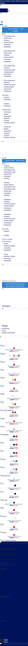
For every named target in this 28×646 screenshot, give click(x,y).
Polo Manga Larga (9, 172)
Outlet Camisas (9, 42)
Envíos (4, 573)
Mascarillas (7, 116)
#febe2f (13, 380)
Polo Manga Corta (9, 170)
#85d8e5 (14, 461)
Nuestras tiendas (7, 599)
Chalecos (7, 68)
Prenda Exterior (9, 72)
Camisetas (7, 44)
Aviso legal (5, 627)
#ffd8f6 (16, 355)
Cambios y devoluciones (9, 575)
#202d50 (14, 436)
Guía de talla (6, 571)
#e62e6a (15, 404)
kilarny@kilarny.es (8, 554)
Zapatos (6, 97)
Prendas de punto (9, 70)
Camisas (6, 40)
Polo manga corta (9, 36)
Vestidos (6, 178)
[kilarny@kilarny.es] (0, 551)
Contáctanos (6, 579)
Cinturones (7, 112)
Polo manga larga (9, 65)
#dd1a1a (16, 436)
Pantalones (7, 76)
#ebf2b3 (9, 355)
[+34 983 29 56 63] (0, 546)
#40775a (19, 355)
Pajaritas (6, 118)
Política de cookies (8, 625)
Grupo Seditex (6, 605)
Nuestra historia (7, 601)
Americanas (7, 74)
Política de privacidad (8, 623)
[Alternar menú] (1, 24)
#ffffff (12, 355)
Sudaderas (7, 46)
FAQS (3, 577)
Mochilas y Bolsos (9, 122)
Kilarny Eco (5, 603)
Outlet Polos (8, 38)
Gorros (6, 243)
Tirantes (6, 120)
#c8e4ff (13, 396)
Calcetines (7, 99)
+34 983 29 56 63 (8, 549)
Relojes (6, 114)
